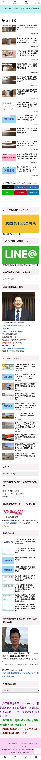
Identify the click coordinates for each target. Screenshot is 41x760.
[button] (37, 279)
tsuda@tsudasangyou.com (17, 348)
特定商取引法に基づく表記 (30, 743)
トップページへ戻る (10, 743)
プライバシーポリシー (20, 746)
